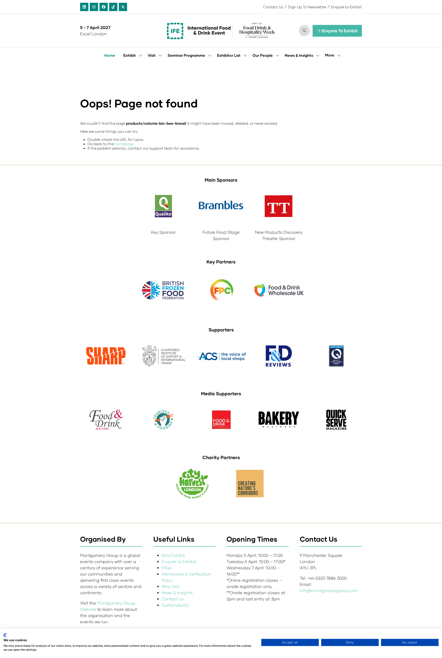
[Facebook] (103, 7)
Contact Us (273, 7)
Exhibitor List (229, 55)
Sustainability (175, 605)
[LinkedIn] (84, 7)
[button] (304, 30)
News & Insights (299, 55)
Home (109, 55)
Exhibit (129, 55)
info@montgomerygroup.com (328, 590)
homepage (124, 144)
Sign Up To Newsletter (307, 7)
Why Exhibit (173, 555)
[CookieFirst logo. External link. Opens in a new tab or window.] (5, 635)
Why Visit (171, 586)
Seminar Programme (186, 55)
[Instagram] (94, 7)
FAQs (167, 567)
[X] (123, 7)
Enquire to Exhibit (346, 7)
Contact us (173, 598)
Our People (263, 55)
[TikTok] (113, 7)
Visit (152, 55)
